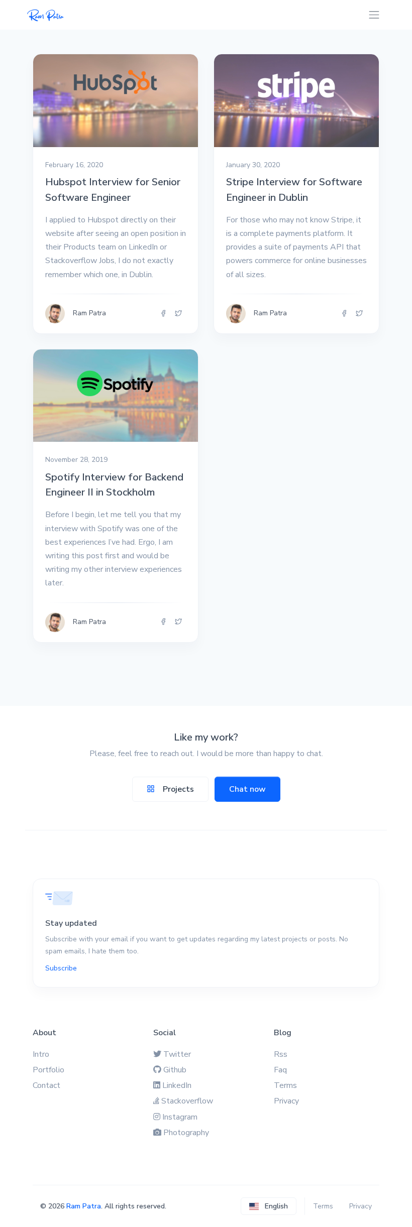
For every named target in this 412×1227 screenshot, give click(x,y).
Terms (285, 1085)
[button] (268, 1206)
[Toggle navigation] (374, 15)
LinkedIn (176, 1085)
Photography (186, 1132)
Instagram (179, 1117)
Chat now (247, 789)
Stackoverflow (187, 1101)
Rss (280, 1054)
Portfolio (48, 1069)
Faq (280, 1069)
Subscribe (61, 968)
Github (174, 1069)
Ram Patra (83, 1206)
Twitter (177, 1054)
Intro (41, 1054)
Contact (46, 1085)
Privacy (286, 1101)
